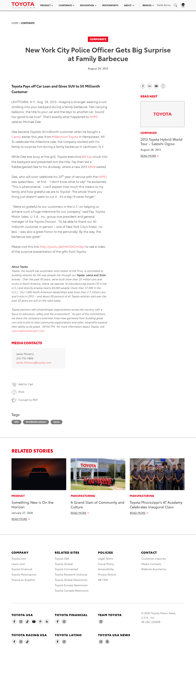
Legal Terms (105, 558)
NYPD (94, 116)
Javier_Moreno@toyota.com (33, 362)
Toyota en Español (23, 580)
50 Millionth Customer (36, 421)
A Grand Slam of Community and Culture (97, 504)
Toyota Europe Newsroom (71, 585)
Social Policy (106, 564)
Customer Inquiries (153, 558)
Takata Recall (164, 5)
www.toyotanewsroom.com (27, 331)
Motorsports (110, 5)
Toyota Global (64, 564)
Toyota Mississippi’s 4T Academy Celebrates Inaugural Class (156, 504)
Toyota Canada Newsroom (72, 590)
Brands (147, 5)
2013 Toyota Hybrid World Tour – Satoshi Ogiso (161, 141)
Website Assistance (153, 569)
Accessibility (106, 569)
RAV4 (92, 166)
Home (14, 23)
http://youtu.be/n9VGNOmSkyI (62, 246)
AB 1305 (103, 580)
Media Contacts (151, 564)
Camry (16, 136)
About (127, 5)
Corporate (65, 5)
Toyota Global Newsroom (71, 580)
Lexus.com (18, 564)
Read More (148, 156)
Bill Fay (87, 156)
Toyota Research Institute (71, 574)
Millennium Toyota (65, 136)
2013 (16, 421)
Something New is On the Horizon (32, 504)
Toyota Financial (21, 569)
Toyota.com (18, 558)
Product (45, 5)
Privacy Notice (107, 574)
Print (21, 392)
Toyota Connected (66, 569)
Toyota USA (62, 558)
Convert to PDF (28, 400)
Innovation (87, 5)
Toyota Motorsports (23, 574)
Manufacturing (83, 496)
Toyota (56, 421)
